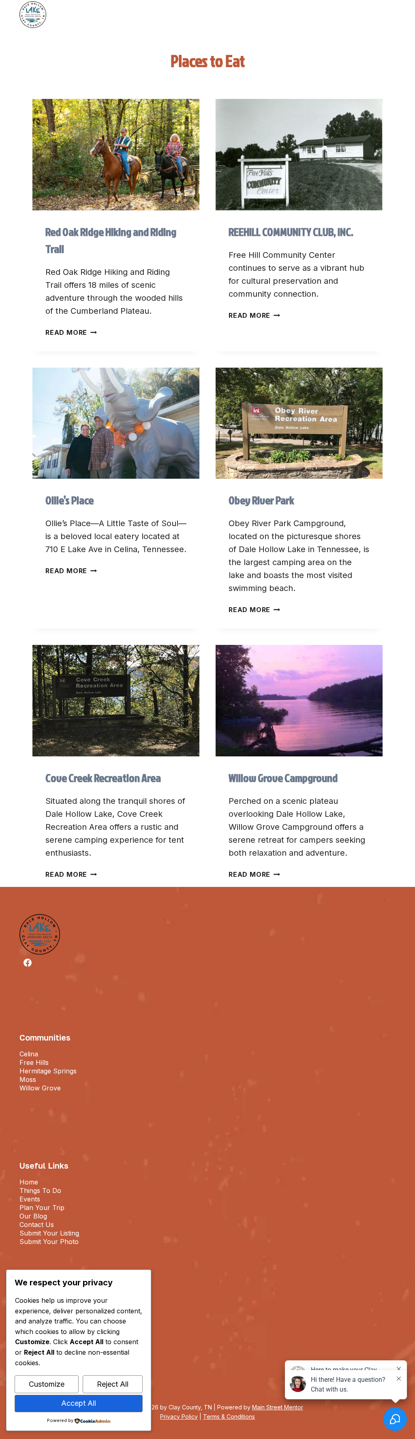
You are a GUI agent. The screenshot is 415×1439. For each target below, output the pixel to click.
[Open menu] (390, 14)
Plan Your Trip (41, 1207)
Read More (71, 332)
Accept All (78, 1403)
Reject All (112, 1384)
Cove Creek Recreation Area (103, 778)
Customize (46, 1384)
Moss (27, 1079)
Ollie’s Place (69, 500)
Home (28, 1182)
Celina (28, 1054)
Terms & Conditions (229, 1416)
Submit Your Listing (49, 1233)
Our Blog (33, 1216)
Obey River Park (261, 500)
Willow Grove (40, 1088)
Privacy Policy (179, 1416)
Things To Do (40, 1190)
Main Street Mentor (277, 1407)
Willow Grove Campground (283, 778)
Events (29, 1199)
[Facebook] (27, 963)
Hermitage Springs (48, 1071)
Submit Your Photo (49, 1242)
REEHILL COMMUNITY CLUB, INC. (291, 232)
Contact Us (36, 1225)
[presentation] (115, 154)
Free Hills (34, 1062)
